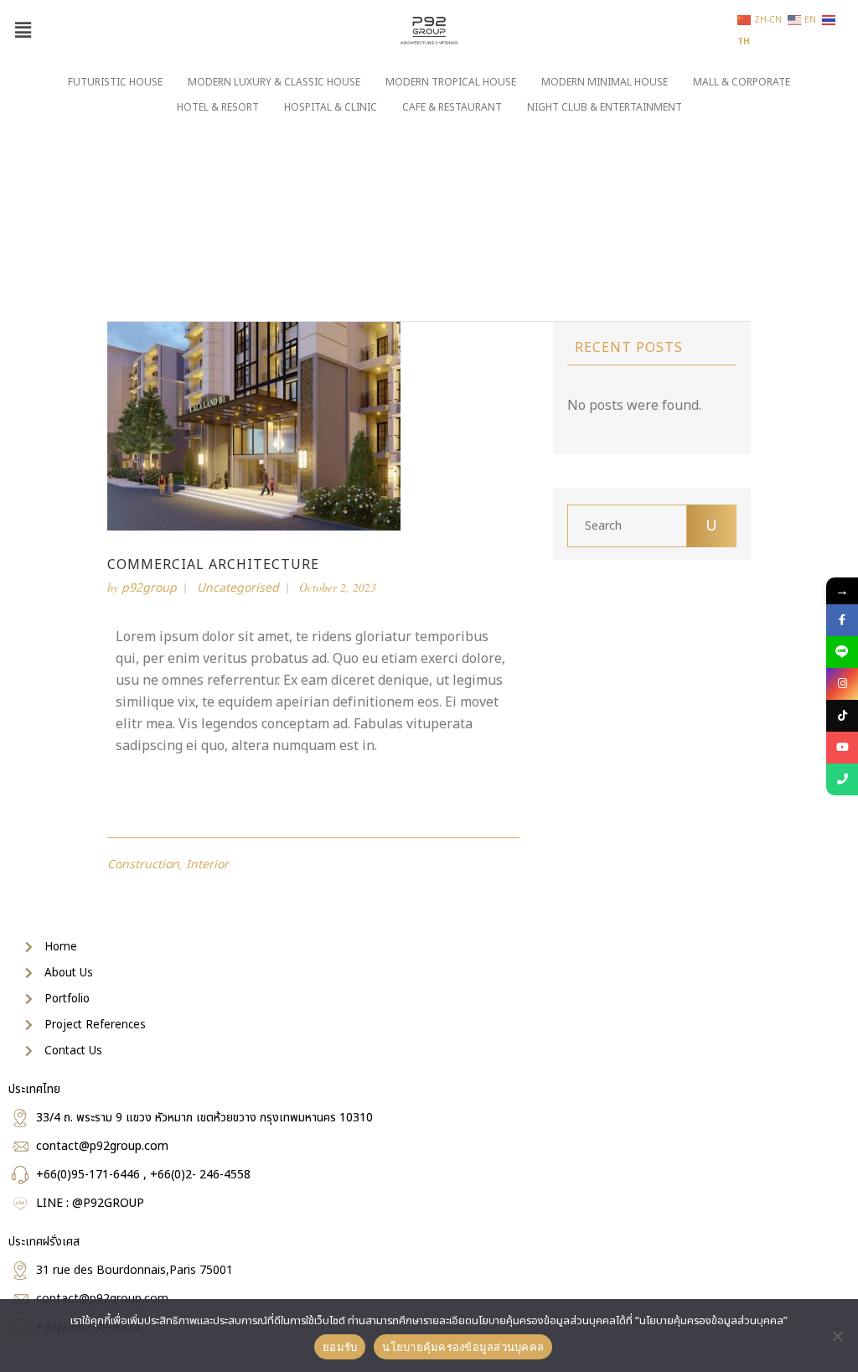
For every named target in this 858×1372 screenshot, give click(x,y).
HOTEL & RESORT (218, 107)
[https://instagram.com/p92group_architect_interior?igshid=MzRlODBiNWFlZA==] (842, 684)
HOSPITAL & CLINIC (330, 107)
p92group (149, 588)
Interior (207, 864)
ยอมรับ (340, 1347)
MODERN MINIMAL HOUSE (604, 82)
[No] (837, 1336)
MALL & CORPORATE (741, 82)
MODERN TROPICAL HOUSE (450, 82)
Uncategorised (238, 588)
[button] (22, 30)
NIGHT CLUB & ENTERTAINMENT (604, 107)
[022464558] (842, 779)
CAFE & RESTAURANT (452, 107)
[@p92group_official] (842, 716)
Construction (143, 864)
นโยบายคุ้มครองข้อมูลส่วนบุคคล (463, 1347)
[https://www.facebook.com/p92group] (842, 620)
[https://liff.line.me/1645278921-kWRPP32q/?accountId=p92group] (842, 652)
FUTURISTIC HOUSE (115, 82)
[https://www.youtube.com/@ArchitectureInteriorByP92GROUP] (842, 748)
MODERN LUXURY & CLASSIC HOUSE (274, 82)
